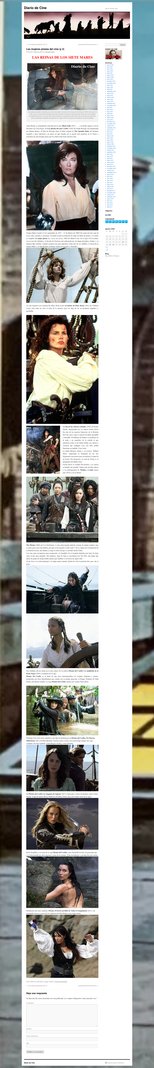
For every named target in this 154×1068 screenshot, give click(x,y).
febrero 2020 (110, 144)
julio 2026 (109, 67)
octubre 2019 (110, 150)
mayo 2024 (110, 95)
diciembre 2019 (111, 146)
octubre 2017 (110, 195)
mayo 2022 (110, 111)
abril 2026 (109, 73)
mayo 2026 (110, 71)
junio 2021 (110, 134)
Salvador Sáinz (50, 52)
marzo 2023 (110, 101)
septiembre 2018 (111, 172)
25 (110, 244)
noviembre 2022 (111, 105)
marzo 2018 (110, 184)
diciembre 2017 (111, 190)
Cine (46, 981)
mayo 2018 (110, 180)
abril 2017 (109, 207)
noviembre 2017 (111, 193)
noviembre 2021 (111, 124)
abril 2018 (109, 182)
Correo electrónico (32, 1036)
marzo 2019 (110, 160)
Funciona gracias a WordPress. (115, 1063)
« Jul (106, 250)
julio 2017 (109, 201)
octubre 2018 (110, 170)
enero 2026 (110, 79)
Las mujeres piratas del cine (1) (36, 44)
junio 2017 (110, 203)
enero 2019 (110, 164)
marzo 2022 (110, 115)
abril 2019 (109, 158)
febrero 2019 (110, 162)
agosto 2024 (110, 93)
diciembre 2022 (111, 103)
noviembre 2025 (111, 83)
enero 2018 (110, 188)
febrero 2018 (110, 186)
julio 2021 (109, 132)
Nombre (29, 1029)
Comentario (30, 1003)
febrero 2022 (110, 117)
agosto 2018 (110, 174)
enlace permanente (61, 981)
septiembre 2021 (111, 128)
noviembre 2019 (111, 148)
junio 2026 (110, 69)
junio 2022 (110, 109)
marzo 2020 (110, 142)
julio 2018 (109, 176)
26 (113, 244)
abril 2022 (109, 113)
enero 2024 (110, 99)
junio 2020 (110, 138)
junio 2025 (110, 85)
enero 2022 (110, 119)
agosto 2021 (110, 130)
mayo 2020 (110, 140)
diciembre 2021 (111, 122)
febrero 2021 (110, 136)
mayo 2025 (110, 87)
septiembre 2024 (111, 91)
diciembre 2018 (111, 166)
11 (110, 239)
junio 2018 (110, 178)
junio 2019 (110, 154)
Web (27, 1043)
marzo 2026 (110, 75)
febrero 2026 (110, 77)
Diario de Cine (35, 7)
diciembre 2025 (111, 81)
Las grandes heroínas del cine (88, 44)
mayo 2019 (110, 156)
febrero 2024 (110, 97)
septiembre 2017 (111, 197)
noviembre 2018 (111, 168)
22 (123, 242)
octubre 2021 (110, 126)
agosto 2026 (110, 65)
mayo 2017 (110, 205)
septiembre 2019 (111, 152)
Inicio (28, 37)
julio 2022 (109, 107)
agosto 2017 (110, 199)
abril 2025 (109, 89)
